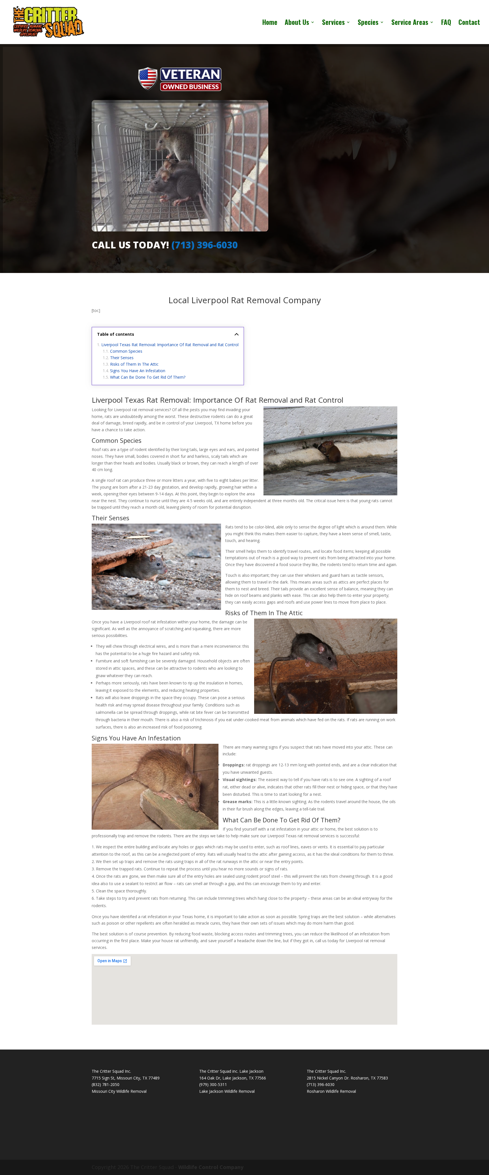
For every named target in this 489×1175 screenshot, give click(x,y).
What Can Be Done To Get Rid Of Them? (147, 377)
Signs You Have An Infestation (137, 370)
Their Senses (122, 357)
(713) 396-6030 (204, 245)
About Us (297, 23)
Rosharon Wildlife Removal (331, 1091)
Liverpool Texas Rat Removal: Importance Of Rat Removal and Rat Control (170, 344)
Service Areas (409, 23)
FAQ (446, 23)
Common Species (126, 351)
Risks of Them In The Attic (134, 364)
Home (269, 23)
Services (333, 23)
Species (368, 23)
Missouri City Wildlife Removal (119, 1091)
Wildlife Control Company (210, 1167)
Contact (469, 23)
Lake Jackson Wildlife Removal (227, 1091)
